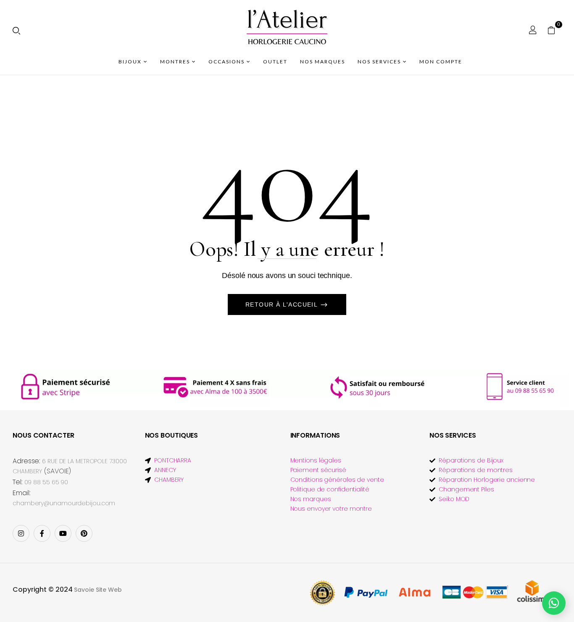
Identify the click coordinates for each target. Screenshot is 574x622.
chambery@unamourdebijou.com (64, 503)
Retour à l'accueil (282, 304)
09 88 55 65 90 (46, 482)
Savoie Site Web (98, 589)
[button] (554, 30)
